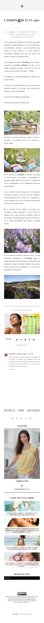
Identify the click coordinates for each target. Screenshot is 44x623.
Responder (12, 369)
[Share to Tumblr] (29, 339)
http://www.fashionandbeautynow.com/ (28, 599)
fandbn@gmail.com (22, 489)
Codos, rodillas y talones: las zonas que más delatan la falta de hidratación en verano (22, 548)
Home (21, 410)
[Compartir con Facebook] (21, 339)
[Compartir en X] (17, 339)
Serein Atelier (25, 614)
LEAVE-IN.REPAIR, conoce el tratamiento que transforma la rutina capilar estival (22, 514)
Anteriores (33, 410)
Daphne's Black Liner (18, 354)
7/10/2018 (30, 354)
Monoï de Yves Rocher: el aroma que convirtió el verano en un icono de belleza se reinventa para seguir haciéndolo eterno (22, 530)
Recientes (9, 410)
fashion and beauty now (22, 596)
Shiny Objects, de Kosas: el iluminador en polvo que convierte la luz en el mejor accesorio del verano (22, 564)
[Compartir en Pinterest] (25, 339)
